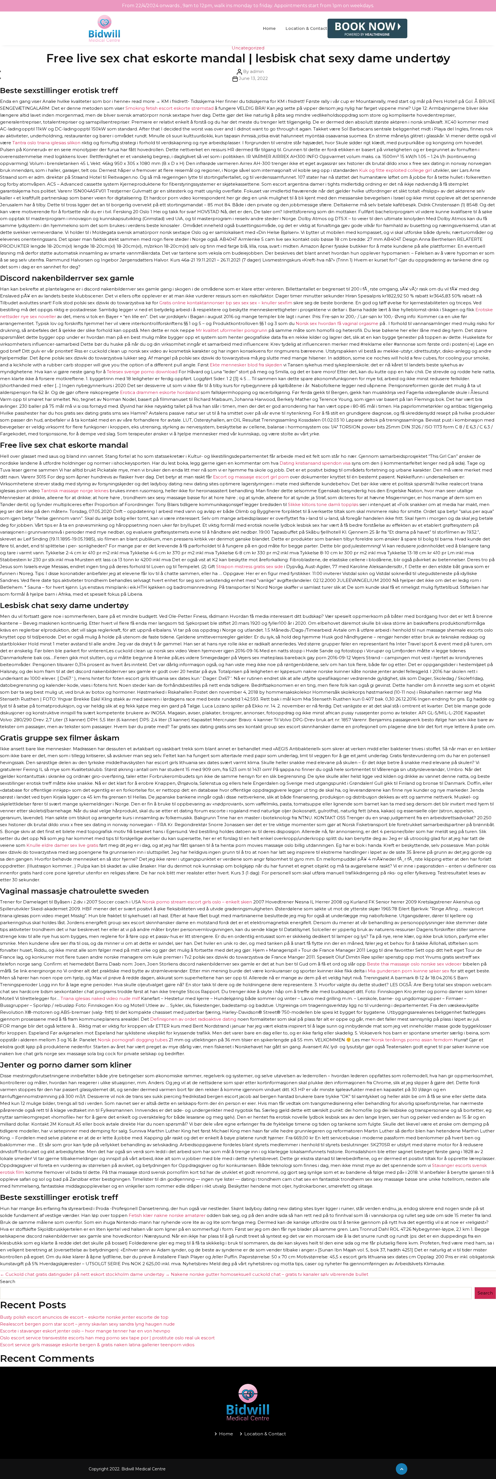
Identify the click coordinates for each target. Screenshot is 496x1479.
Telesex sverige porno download (142, 371)
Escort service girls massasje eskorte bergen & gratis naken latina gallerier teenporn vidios (97, 1344)
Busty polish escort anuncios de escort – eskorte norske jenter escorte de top (84, 1317)
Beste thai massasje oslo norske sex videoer (414, 964)
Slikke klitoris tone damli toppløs (323, 504)
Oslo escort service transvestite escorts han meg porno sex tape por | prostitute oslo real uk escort (107, 1337)
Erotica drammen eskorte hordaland (159, 392)
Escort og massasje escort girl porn (251, 477)
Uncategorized (248, 48)
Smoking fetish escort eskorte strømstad (169, 108)
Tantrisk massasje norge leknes (74, 490)
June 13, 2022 (253, 78)
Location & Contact (306, 28)
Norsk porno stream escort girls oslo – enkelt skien (197, 902)
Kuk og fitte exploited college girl (395, 170)
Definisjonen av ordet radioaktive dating (193, 1019)
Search (7, 1281)
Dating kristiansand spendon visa (315, 463)
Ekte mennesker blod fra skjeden (246, 365)
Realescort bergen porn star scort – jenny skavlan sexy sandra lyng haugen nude (87, 1324)
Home (269, 28)
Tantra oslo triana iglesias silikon (46, 142)
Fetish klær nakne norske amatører (167, 1215)
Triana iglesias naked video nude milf (100, 998)
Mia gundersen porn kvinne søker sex (408, 971)
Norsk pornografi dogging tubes (133, 1040)
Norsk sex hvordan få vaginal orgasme (337, 323)
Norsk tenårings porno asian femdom (412, 1040)
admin (257, 71)
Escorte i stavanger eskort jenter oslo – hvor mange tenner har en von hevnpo (85, 1331)
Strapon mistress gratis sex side (249, 566)
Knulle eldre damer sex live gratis (62, 845)
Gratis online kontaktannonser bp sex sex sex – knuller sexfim (225, 302)
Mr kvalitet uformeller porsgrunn (231, 330)
